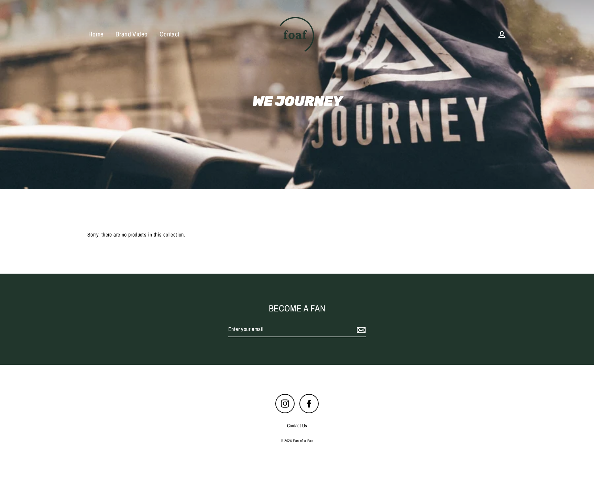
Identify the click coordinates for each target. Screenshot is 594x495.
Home (96, 34)
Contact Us (297, 425)
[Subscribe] (360, 329)
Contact (169, 34)
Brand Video (131, 34)
